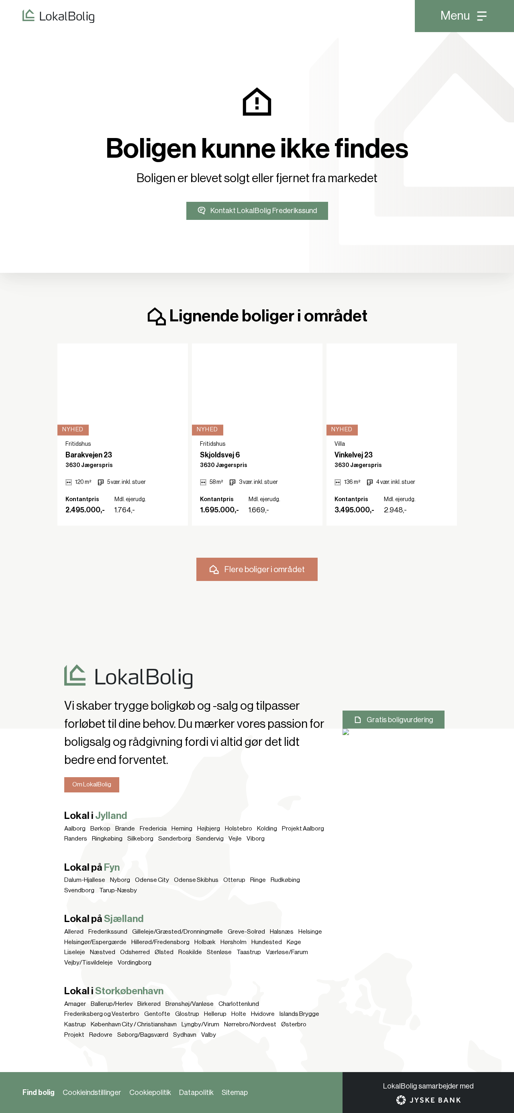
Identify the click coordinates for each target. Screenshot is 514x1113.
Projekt (74, 1035)
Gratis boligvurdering (400, 719)
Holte (238, 1014)
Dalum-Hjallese (84, 880)
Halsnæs (282, 931)
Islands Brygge (299, 1014)
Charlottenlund (238, 1004)
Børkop (100, 828)
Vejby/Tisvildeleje (88, 962)
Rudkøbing (285, 880)
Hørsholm (233, 942)
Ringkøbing (107, 838)
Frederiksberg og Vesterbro (101, 1014)
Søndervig (210, 838)
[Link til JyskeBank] (428, 1100)
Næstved (102, 952)
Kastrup (75, 1024)
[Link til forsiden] (47, 16)
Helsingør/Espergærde (95, 942)
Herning (181, 828)
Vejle (235, 838)
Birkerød (149, 1004)
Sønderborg (174, 838)
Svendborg (79, 890)
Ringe (258, 880)
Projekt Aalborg (303, 828)
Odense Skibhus (196, 880)
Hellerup (215, 1014)
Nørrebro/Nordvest (250, 1024)
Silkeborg (140, 838)
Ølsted (164, 952)
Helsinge (310, 931)
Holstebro (238, 828)
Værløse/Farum (287, 952)
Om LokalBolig (91, 784)
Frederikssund (107, 931)
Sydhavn (184, 1035)
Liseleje (74, 952)
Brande (125, 828)
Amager (75, 1004)
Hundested (266, 942)
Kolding (267, 828)
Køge (294, 942)
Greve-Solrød (246, 931)
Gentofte (157, 1014)
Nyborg (120, 880)
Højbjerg (208, 828)
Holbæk (205, 942)
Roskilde (190, 952)
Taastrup (249, 952)
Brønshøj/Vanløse (189, 1004)
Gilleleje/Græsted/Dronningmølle (177, 931)
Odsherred (135, 952)
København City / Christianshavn (134, 1024)
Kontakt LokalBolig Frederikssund (263, 210)
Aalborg (75, 828)
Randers (75, 838)
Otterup (234, 880)
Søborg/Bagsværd (142, 1035)
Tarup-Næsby (118, 890)
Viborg (256, 838)
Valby (208, 1035)
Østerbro (293, 1024)
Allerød (74, 931)
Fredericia (153, 828)
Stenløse (219, 952)
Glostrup (187, 1014)
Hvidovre (263, 1014)
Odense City (152, 880)
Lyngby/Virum (200, 1024)
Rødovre (100, 1035)
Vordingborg (134, 962)
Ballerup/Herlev (112, 1004)
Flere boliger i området (264, 569)
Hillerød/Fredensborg (160, 942)
